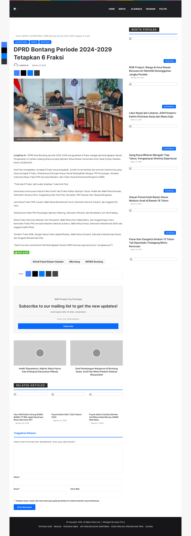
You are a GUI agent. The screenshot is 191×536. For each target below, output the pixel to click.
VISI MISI (149, 526)
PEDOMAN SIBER (70, 526)
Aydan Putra (119, 522)
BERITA (122, 9)
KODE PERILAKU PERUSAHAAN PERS (127, 526)
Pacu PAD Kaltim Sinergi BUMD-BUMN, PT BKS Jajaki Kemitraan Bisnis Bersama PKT (29, 417)
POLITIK (163, 9)
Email (17, 489)
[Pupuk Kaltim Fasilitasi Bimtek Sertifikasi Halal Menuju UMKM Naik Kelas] (106, 402)
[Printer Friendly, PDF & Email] (21, 252)
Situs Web (74, 489)
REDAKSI (57, 526)
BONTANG (45, 42)
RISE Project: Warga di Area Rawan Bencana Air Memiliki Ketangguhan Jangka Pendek (150, 71)
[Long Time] (19, 9)
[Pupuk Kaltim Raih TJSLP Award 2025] (68, 402)
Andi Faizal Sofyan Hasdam (49, 261)
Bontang (75, 261)
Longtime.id (23, 65)
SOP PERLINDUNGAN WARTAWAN (94, 526)
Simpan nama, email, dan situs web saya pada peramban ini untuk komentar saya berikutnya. (58, 501)
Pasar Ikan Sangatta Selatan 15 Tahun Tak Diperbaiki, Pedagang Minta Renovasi (151, 243)
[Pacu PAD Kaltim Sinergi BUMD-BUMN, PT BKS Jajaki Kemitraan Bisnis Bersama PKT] (30, 402)
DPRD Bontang (95, 261)
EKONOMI (150, 9)
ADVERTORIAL (36, 36)
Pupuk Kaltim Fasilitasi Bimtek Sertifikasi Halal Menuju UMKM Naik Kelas (103, 417)
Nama (17, 477)
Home (18, 36)
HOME (111, 9)
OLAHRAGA (136, 9)
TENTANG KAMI (45, 526)
